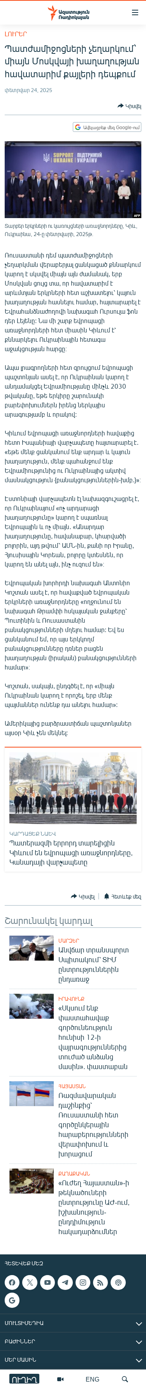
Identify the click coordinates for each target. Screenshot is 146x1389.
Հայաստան (72, 1086)
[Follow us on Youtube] (47, 1282)
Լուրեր (16, 33)
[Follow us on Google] (12, 1300)
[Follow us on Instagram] (83, 1282)
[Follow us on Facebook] (12, 1282)
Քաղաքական (74, 1174)
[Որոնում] (125, 1379)
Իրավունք (71, 999)
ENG (92, 1379)
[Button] (129, 105)
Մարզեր (68, 941)
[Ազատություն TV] (60, 1379)
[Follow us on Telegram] (65, 1282)
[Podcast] (118, 1282)
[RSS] (100, 1282)
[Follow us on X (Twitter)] (29, 1282)
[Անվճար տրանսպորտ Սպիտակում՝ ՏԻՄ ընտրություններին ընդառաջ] (31, 948)
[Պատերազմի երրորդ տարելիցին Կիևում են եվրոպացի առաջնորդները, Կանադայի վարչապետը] (73, 788)
